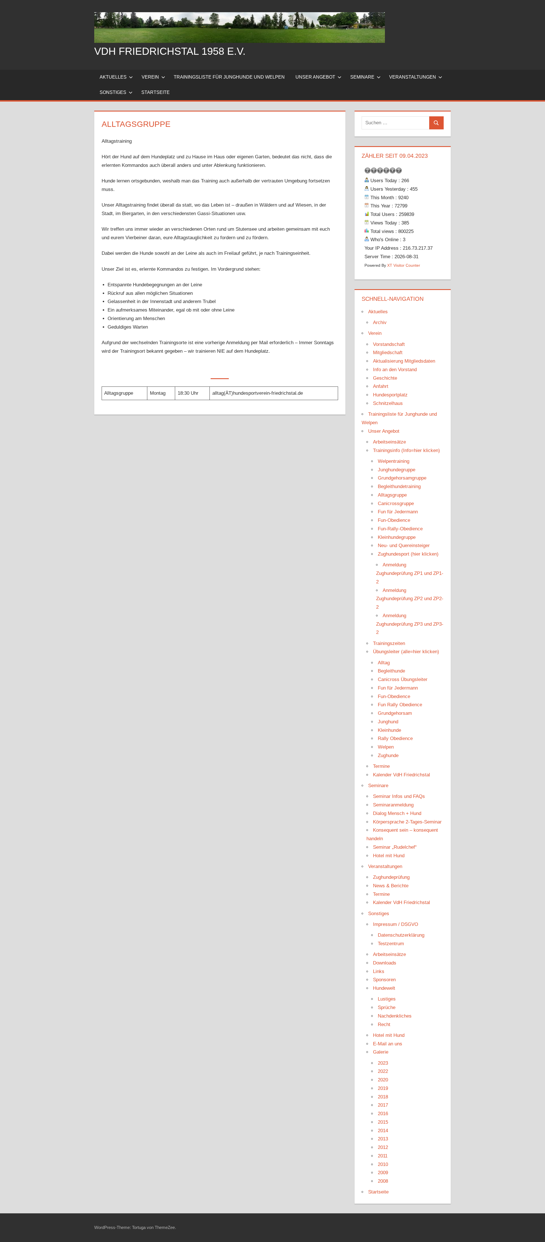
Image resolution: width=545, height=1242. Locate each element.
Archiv (380, 322)
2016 (383, 1113)
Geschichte (385, 378)
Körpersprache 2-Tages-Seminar (407, 822)
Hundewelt (384, 988)
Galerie (380, 1052)
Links (378, 971)
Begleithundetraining (399, 486)
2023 (383, 1063)
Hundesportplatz (390, 395)
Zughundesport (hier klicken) (408, 554)
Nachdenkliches (395, 1016)
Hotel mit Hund (388, 855)
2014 (383, 1130)
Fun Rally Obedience (400, 704)
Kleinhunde (389, 730)
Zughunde (388, 755)
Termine (381, 766)
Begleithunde (391, 671)
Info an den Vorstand (395, 369)
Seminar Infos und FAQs (399, 796)
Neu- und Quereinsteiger (404, 545)
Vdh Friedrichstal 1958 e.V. (170, 51)
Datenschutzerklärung (401, 935)
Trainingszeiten (389, 643)
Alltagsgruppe (392, 495)
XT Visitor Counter (403, 265)
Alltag (384, 662)
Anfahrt (380, 386)
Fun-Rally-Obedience (400, 528)
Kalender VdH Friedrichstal (401, 774)
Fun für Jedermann (398, 511)
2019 (383, 1088)
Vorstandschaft (389, 344)
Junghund (388, 721)
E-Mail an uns (387, 1043)
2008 (383, 1181)
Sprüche (386, 1007)
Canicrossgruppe (396, 503)
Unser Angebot (315, 77)
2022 (383, 1071)
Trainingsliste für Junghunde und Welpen (229, 77)
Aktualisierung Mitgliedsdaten (404, 361)
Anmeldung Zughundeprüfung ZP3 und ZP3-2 (409, 624)
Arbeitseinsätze (389, 442)
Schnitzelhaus (388, 403)
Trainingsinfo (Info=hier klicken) (406, 450)
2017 (383, 1105)
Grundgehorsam (395, 713)
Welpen (386, 747)
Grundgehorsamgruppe (402, 478)
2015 (383, 1122)
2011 (382, 1156)
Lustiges (387, 999)
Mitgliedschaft (388, 352)
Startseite (155, 92)
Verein (150, 77)
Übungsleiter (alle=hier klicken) (406, 651)
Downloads (384, 963)
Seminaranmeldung (393, 805)
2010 (383, 1164)
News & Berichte (390, 885)
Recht (384, 1024)
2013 (383, 1139)
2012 (383, 1147)
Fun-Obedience (394, 520)
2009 (383, 1172)
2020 (383, 1080)
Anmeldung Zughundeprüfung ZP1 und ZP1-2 (409, 573)
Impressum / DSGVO (395, 924)
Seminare (362, 77)
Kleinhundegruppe (397, 537)
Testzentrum (391, 943)
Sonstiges (113, 92)
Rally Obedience (395, 738)
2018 (383, 1097)
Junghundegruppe (396, 469)
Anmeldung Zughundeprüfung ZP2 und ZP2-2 (409, 599)
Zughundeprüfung (391, 877)
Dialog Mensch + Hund (397, 813)
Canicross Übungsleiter (402, 679)
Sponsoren (384, 979)
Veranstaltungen (412, 77)
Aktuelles (113, 77)
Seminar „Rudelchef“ (395, 847)
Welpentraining (393, 461)
